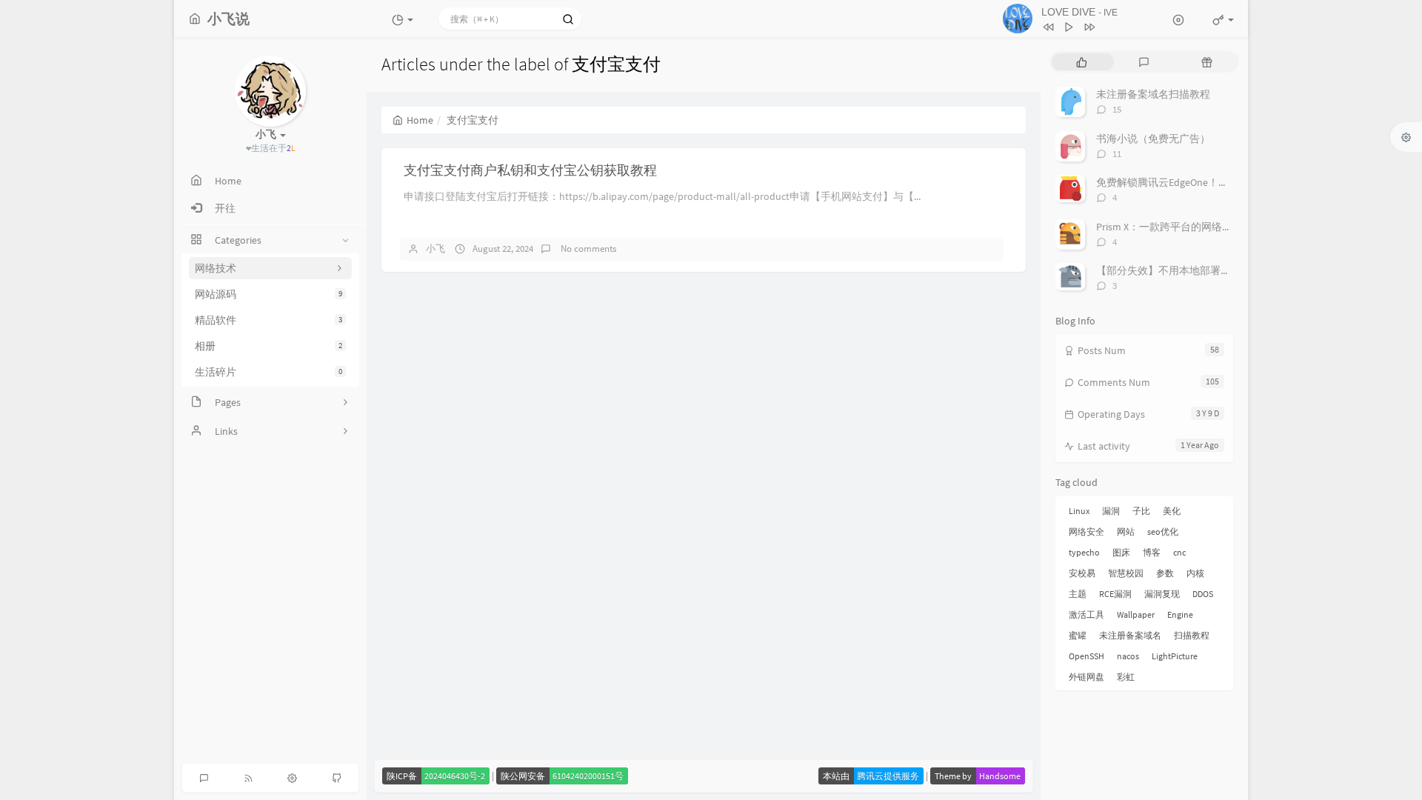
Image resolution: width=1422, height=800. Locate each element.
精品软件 (268, 320)
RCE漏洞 (1115, 593)
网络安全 (1086, 531)
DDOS (1202, 593)
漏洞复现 (1162, 593)
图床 (1121, 552)
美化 (1172, 510)
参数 (1165, 573)
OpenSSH (1086, 655)
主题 (1077, 593)
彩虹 (1126, 676)
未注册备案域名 (1130, 635)
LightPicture (1175, 655)
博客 (1152, 552)
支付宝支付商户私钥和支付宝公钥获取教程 (530, 170)
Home (420, 120)
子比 (1141, 510)
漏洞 (1111, 510)
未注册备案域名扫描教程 (1153, 94)
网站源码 (268, 294)
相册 (268, 346)
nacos (1128, 655)
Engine (1180, 614)
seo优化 (1162, 531)
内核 (1195, 573)
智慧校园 (1126, 573)
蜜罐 (1077, 635)
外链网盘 (1086, 676)
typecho (1084, 552)
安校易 (1082, 573)
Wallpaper (1136, 614)
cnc (1179, 552)
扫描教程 (1191, 635)
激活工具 (1086, 614)
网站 (1126, 531)
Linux (1079, 510)
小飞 (435, 248)
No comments (587, 248)
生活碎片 (268, 372)
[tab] (1081, 62)
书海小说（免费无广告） (1153, 138)
